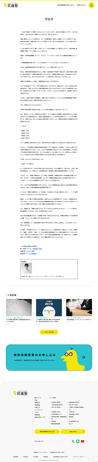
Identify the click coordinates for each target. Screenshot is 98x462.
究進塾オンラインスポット (41, 452)
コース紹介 (53, 398)
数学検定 (71, 417)
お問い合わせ (81, 5)
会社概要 (15, 457)
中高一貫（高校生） (56, 407)
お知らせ (37, 407)
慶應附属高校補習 (56, 424)
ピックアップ (39, 410)
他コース (71, 424)
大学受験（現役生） (56, 402)
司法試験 (54, 421)
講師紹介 (37, 403)
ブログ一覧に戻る (49, 332)
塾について (38, 398)
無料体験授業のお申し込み (66, 5)
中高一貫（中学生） (74, 405)
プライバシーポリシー (79, 457)
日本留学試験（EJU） (74, 421)
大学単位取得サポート (57, 414)
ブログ (37, 412)
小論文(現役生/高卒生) (57, 405)
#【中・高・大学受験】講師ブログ (14, 318)
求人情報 (35, 457)
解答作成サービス (40, 417)
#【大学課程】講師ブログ (42, 318)
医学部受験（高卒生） (74, 414)
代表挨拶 (25, 457)
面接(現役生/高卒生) (74, 402)
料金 (36, 400)
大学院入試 (71, 412)
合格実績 (37, 405)
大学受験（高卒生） (56, 412)
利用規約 (45, 457)
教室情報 (37, 415)
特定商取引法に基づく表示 (57, 452)
